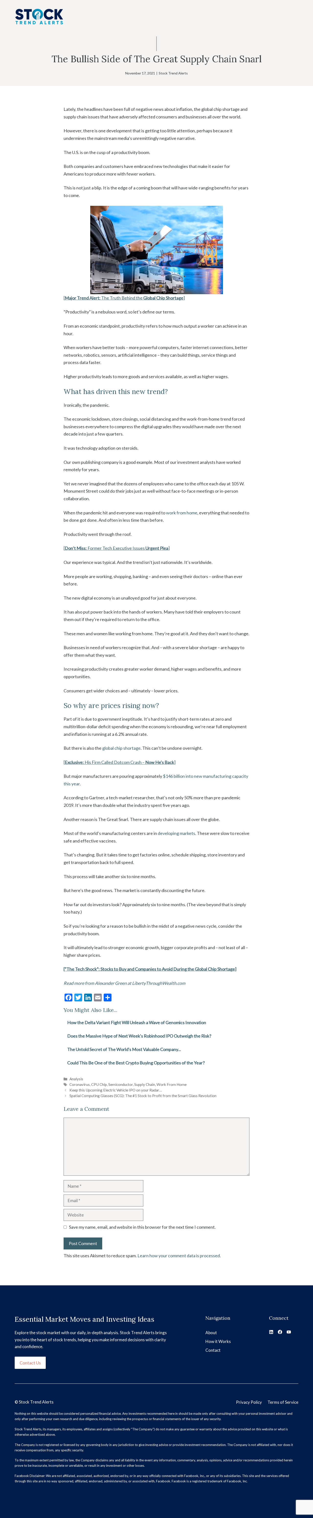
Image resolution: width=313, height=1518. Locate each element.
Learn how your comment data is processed (178, 1255)
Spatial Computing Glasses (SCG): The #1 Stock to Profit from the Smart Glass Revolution (142, 1095)
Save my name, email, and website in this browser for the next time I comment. (142, 1227)
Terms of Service (283, 1402)
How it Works (218, 1341)
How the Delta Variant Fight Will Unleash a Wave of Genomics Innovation (136, 1022)
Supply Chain (144, 1084)
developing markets (176, 833)
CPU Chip (99, 1084)
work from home (181, 512)
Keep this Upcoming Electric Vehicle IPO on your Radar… (115, 1090)
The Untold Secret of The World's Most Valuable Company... (124, 1049)
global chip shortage (121, 748)
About (211, 1332)
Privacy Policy (249, 1402)
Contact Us (30, 1362)
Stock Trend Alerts (173, 73)
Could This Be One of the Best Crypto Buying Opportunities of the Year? (136, 1062)
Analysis (76, 1079)
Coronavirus (79, 1084)
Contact (213, 1350)
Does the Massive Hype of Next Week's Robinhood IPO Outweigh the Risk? (139, 1036)
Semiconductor (120, 1084)
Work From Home (171, 1084)
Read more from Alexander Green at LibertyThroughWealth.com (124, 983)
